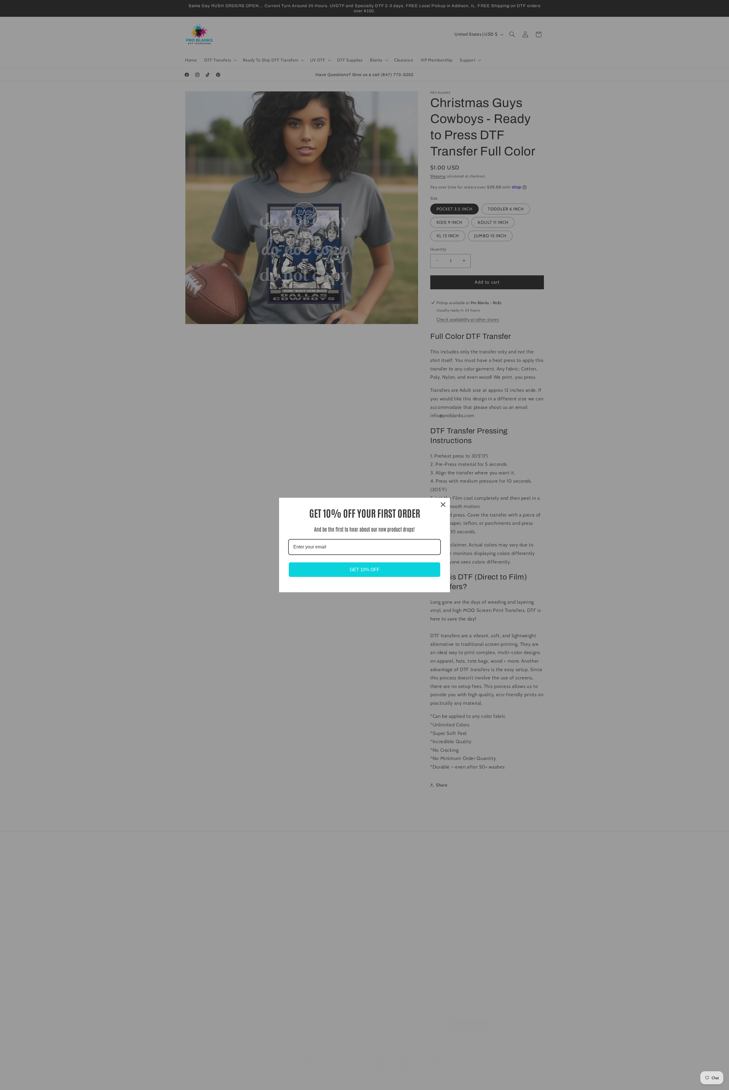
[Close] (443, 504)
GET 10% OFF (365, 569)
